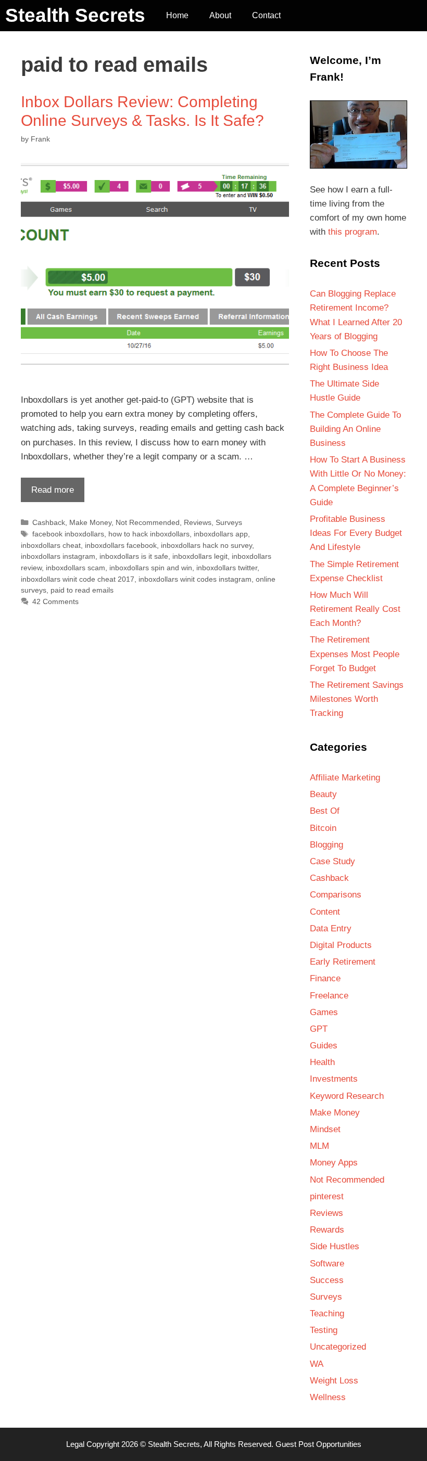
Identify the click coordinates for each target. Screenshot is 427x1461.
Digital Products (341, 945)
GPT (319, 1029)
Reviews (197, 522)
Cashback (48, 522)
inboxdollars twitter (226, 567)
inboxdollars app (221, 534)
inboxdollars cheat (51, 545)
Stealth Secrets (75, 15)
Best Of (325, 811)
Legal (75, 1444)
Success (327, 1280)
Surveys (229, 522)
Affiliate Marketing (345, 778)
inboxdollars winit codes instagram (195, 579)
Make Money (90, 522)
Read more (47, 493)
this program (352, 232)
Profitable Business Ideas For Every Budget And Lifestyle (356, 533)
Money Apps (334, 1163)
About (220, 15)
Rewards (327, 1230)
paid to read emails (82, 590)
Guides (323, 1045)
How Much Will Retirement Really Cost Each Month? (355, 609)
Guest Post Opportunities (318, 1444)
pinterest (327, 1196)
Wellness (328, 1397)
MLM (319, 1146)
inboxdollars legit (200, 556)
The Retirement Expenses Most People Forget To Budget (354, 654)
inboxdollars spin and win (150, 567)
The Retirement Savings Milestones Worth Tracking (357, 699)
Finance (325, 978)
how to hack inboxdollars (149, 534)
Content (325, 912)
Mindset (325, 1129)
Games (324, 1012)
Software (327, 1263)
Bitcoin (323, 828)
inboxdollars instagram (58, 556)
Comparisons (335, 895)
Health (322, 1062)
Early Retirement (342, 962)
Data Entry (330, 928)
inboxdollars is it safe (133, 556)
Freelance (329, 996)
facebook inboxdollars (68, 534)
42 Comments (55, 601)
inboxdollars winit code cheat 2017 (77, 579)
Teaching (327, 1313)
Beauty (323, 794)
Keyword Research (347, 1096)
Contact (266, 15)
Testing (323, 1330)
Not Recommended (148, 522)
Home (177, 15)
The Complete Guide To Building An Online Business (355, 429)
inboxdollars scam (75, 567)
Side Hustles (334, 1246)
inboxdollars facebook (121, 545)
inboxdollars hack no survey (206, 545)
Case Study (332, 861)
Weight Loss (334, 1381)
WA (316, 1364)
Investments (334, 1079)
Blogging (326, 845)
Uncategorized (338, 1347)
